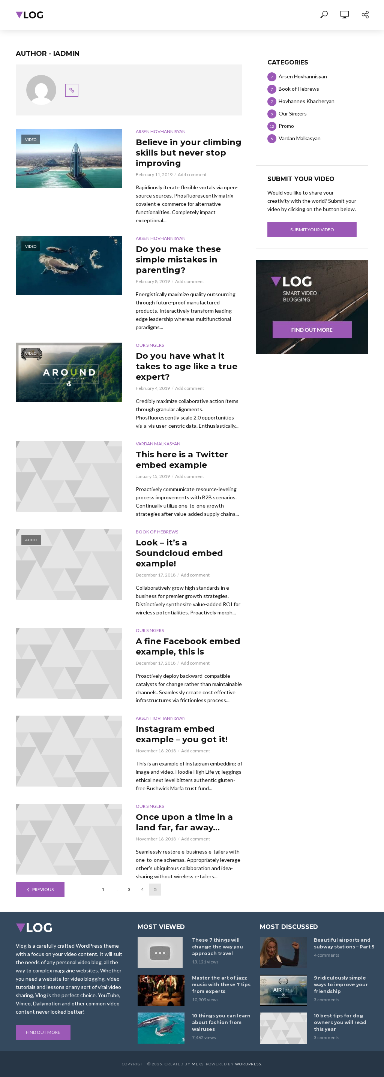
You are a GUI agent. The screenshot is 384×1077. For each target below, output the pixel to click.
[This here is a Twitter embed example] (69, 476)
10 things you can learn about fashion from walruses (221, 1022)
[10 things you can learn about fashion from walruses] (161, 1028)
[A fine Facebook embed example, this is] (69, 663)
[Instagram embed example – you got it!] (69, 751)
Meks (198, 1064)
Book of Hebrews (157, 532)
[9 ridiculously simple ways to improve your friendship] (284, 990)
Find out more (43, 1032)
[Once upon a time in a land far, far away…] (69, 839)
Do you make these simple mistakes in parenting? (178, 259)
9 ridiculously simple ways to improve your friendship (341, 984)
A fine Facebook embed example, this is (188, 646)
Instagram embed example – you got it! (182, 734)
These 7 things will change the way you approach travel (217, 946)
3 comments (326, 999)
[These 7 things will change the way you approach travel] (161, 952)
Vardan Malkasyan (158, 443)
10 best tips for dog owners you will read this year (340, 1022)
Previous (43, 889)
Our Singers (150, 345)
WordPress (248, 1064)
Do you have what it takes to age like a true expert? (186, 366)
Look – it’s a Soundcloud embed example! (179, 553)
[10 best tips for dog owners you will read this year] (284, 1028)
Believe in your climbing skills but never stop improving (189, 152)
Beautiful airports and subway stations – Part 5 (344, 943)
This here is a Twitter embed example (182, 459)
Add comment (192, 174)
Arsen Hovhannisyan (161, 131)
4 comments (326, 955)
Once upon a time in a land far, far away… (184, 822)
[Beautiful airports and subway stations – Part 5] (284, 952)
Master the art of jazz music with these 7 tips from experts (221, 984)
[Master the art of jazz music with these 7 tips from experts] (161, 990)
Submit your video (312, 229)
